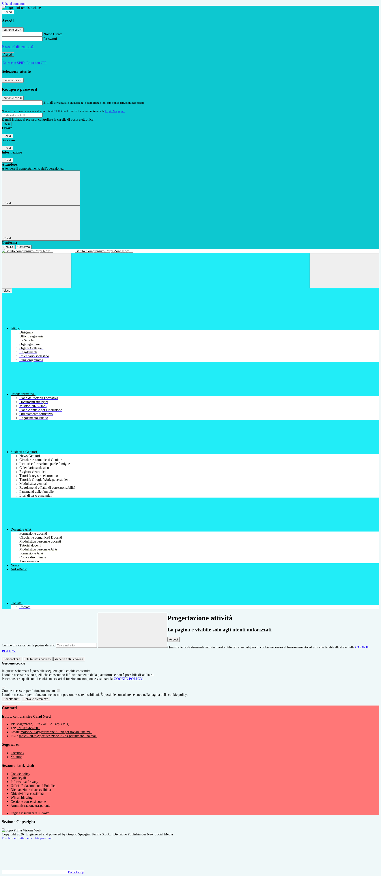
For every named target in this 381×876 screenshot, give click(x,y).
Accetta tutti (69, 659)
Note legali (18, 778)
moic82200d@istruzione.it (56, 732)
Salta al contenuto (14, 4)
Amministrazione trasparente (30, 805)
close (7, 290)
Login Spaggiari (115, 111)
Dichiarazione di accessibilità (31, 790)
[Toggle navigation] (36, 270)
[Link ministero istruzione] (21, 7)
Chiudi (7, 136)
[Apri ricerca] (344, 270)
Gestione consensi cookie (28, 801)
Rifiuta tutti (37, 659)
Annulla (8, 247)
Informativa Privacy (24, 782)
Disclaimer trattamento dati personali (27, 838)
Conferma (23, 247)
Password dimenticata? (18, 47)
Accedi (8, 12)
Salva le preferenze (36, 699)
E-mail (48, 102)
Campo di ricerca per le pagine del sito (28, 645)
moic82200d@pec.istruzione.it (58, 736)
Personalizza (12, 659)
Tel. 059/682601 (28, 728)
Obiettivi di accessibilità (27, 794)
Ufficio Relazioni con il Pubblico (33, 786)
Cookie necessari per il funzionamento (29, 691)
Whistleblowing (22, 797)
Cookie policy (20, 774)
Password (50, 39)
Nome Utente (52, 34)
